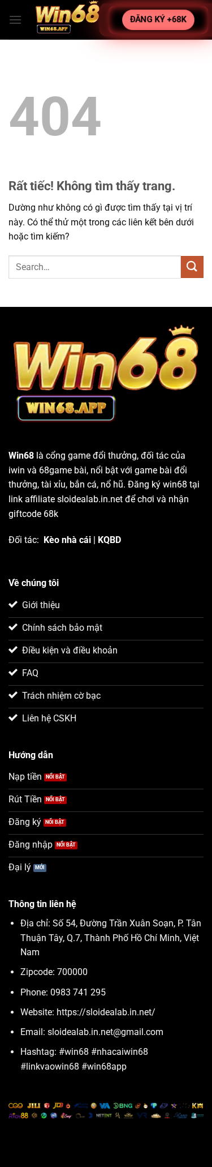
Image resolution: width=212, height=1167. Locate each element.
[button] (15, 19)
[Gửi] (192, 267)
